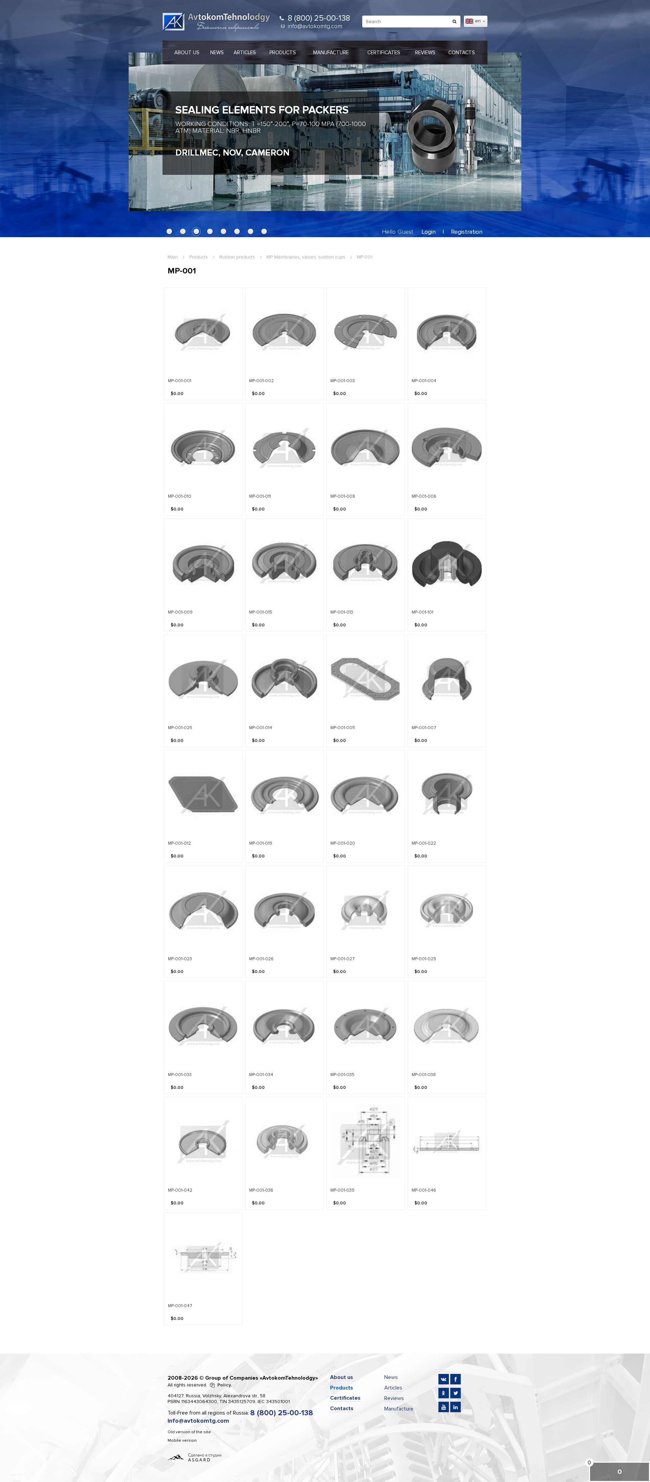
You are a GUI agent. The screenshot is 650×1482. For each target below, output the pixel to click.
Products (282, 52)
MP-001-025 (180, 727)
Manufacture (331, 52)
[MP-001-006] (447, 448)
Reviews (425, 52)
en (478, 21)
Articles (245, 52)
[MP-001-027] (365, 910)
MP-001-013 (341, 612)
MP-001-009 (180, 612)
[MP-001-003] (365, 332)
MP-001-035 (342, 1074)
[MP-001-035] (365, 1026)
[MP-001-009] (203, 563)
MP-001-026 (261, 959)
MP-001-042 (180, 1190)
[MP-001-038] (447, 1026)
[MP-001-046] (447, 1141)
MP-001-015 (260, 612)
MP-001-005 (342, 727)
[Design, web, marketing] (195, 1457)
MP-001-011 (260, 496)
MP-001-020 (342, 843)
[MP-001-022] (447, 795)
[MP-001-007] (447, 679)
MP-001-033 (180, 1074)
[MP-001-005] (365, 679)
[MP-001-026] (284, 910)
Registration (466, 231)
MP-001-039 (342, 1190)
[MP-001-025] (203, 679)
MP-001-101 (422, 612)
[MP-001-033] (203, 1026)
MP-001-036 (261, 1190)
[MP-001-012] (203, 795)
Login (428, 231)
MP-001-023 (180, 959)
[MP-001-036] (284, 1141)
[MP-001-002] (284, 332)
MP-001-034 (261, 1074)
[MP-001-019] (284, 795)
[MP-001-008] (365, 448)
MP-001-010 (179, 496)
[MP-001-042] (203, 1141)
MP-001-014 (260, 727)
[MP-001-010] (203, 448)
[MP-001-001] (203, 332)
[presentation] (140, 128)
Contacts (461, 52)
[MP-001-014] (284, 679)
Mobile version (182, 1440)
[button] (169, 231)
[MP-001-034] (284, 1026)
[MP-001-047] (203, 1257)
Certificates (383, 52)
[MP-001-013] (365, 563)
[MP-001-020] (365, 795)
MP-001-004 (424, 381)
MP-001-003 (342, 381)
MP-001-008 (342, 496)
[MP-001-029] (447, 910)
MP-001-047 (180, 1306)
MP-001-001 (179, 381)
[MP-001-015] (284, 563)
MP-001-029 (424, 959)
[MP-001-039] (365, 1141)
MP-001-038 (424, 1074)
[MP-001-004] (447, 332)
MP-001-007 (424, 727)
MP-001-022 (424, 843)
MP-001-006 (424, 496)
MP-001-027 (342, 959)
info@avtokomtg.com (315, 26)
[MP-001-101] (447, 563)
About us (186, 52)
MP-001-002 (261, 381)
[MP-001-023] (203, 910)
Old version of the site (189, 1432)
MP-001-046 (424, 1190)
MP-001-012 (179, 843)
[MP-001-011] (284, 448)
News (217, 52)
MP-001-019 (260, 843)
